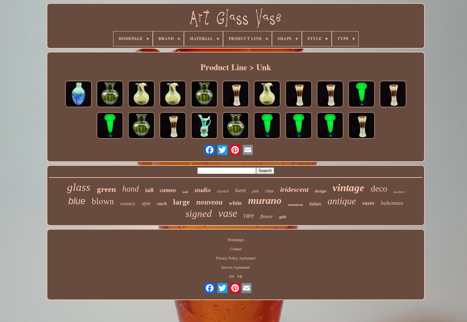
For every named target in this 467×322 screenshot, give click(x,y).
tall (149, 190)
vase (227, 213)
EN (231, 276)
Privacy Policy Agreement (235, 257)
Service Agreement (235, 267)
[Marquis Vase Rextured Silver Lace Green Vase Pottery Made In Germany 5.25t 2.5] (141, 94)
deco (379, 188)
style (146, 203)
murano (264, 200)
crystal (223, 191)
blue (76, 201)
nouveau (209, 202)
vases (368, 203)
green (106, 189)
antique (342, 201)
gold (282, 217)
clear (269, 191)
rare (249, 215)
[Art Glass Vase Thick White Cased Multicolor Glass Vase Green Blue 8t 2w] (78, 94)
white (235, 203)
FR (240, 276)
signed (199, 213)
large (181, 202)
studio (202, 189)
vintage (348, 187)
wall (185, 192)
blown (103, 201)
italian (315, 203)
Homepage (236, 239)
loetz (240, 190)
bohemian (392, 203)
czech (162, 203)
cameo (168, 190)
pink (255, 191)
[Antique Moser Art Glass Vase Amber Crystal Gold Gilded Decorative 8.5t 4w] (235, 94)
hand (130, 188)
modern (399, 192)
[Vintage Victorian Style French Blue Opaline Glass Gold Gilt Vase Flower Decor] (204, 126)
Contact (235, 248)
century (127, 203)
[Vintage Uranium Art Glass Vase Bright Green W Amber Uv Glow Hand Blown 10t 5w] (361, 94)
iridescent (294, 189)
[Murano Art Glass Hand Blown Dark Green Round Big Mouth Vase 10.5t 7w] (110, 94)
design (320, 191)
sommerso (295, 204)
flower (266, 216)
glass (79, 187)
